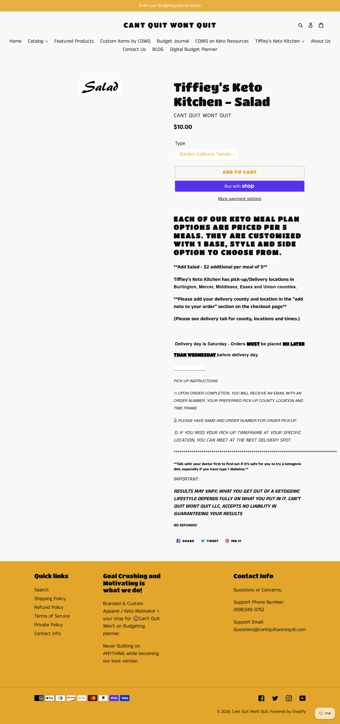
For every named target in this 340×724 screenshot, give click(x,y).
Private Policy (48, 625)
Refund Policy (48, 607)
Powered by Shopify (288, 712)
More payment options (239, 199)
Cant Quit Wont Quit (170, 25)
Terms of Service (52, 616)
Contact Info (47, 633)
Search (41, 590)
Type (180, 143)
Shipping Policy (50, 598)
